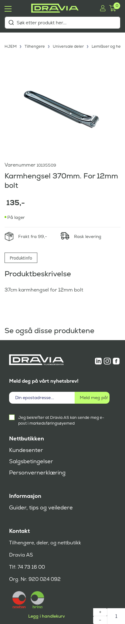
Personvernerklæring (37, 472)
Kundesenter (26, 450)
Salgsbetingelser (31, 461)
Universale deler (68, 46)
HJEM (11, 46)
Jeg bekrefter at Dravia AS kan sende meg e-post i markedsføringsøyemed (61, 420)
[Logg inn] (102, 8)
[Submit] (11, 22)
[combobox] (62, 22)
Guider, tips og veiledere (41, 507)
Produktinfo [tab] (21, 258)
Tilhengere (35, 46)
